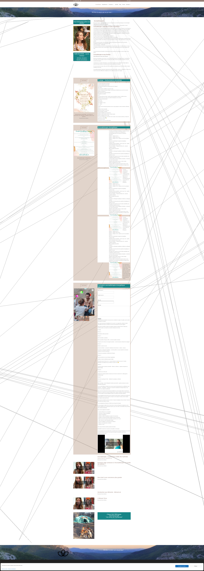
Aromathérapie (98, 4)
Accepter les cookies (182, 566)
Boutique (128, 4)
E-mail (101, 295)
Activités (116, 4)
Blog (120, 4)
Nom (100, 290)
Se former (84, 80)
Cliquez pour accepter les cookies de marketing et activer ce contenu (114, 444)
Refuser (195, 566)
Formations (111, 4)
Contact (123, 4)
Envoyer (99, 318)
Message (99, 305)
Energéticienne (104, 4)
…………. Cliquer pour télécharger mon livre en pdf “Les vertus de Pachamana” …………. (114, 515)
